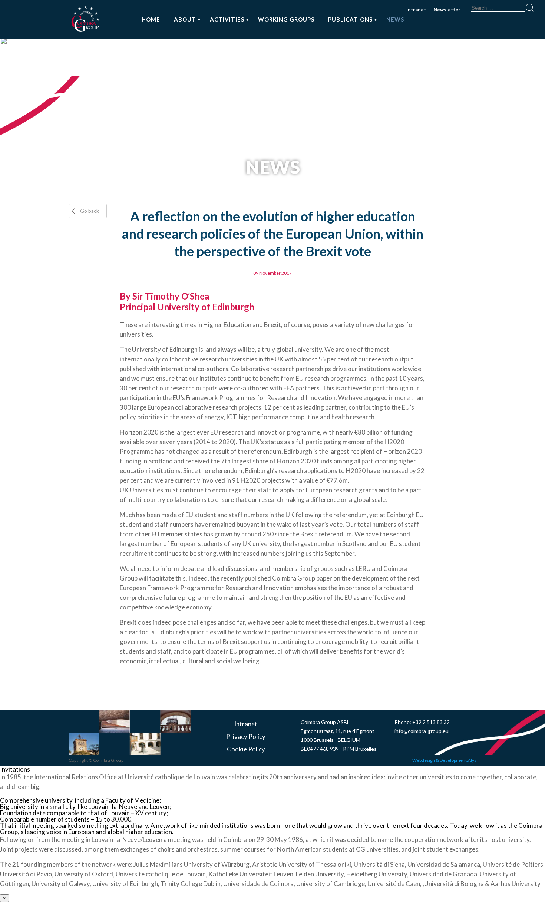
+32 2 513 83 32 (431, 722)
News (395, 19)
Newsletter (446, 9)
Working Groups (286, 19)
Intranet (416, 9)
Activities (227, 19)
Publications (350, 19)
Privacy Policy (245, 736)
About (185, 19)
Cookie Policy (246, 749)
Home (151, 19)
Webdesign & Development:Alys (444, 760)
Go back (89, 211)
